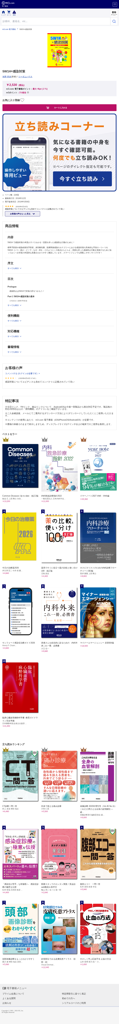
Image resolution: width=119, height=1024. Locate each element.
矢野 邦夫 (6, 76)
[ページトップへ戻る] (114, 1019)
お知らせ (6, 1003)
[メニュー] (115, 4)
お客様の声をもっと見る (20, 214)
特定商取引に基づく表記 (74, 994)
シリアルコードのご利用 (74, 1003)
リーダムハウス (25, 76)
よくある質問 (8, 998)
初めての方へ (68, 998)
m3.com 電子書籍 (9, 29)
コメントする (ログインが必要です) (21, 373)
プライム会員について (13, 994)
